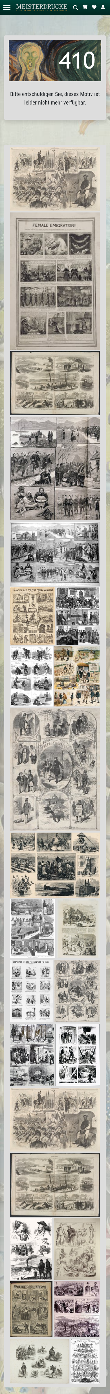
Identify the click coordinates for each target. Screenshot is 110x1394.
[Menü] (6, 7)
